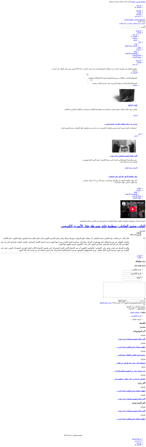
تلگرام (139, 12)
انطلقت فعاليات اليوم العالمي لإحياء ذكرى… (130, 347)
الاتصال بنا (138, 7)
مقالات (139, 47)
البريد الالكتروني (136, 316)
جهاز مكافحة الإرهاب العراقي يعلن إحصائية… (122, 176)
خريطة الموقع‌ (136, 439)
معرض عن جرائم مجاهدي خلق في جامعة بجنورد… (120, 124)
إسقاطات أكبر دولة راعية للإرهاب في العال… (130, 363)
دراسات (138, 49)
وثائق (135, 51)
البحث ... (142, 27)
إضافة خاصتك (134, 312)
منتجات (134, 38)
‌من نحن (138, 442)
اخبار (139, 42)
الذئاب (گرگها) (132, 105)
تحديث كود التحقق (105, 303)
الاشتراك (131, 309)
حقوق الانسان (136, 57)
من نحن (134, 34)
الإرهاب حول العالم (131, 46)
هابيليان (138, 32)
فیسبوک (138, 10)
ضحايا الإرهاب (136, 55)
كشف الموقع (122, 300)
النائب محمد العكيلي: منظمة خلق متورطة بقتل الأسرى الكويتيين (103, 226)
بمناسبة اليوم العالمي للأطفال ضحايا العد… (131, 355)
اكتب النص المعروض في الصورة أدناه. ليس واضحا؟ (122, 303)
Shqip (133, 2)
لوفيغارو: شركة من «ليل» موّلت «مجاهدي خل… (129, 379)
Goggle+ (138, 14)
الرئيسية (138, 31)
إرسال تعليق (141, 309)
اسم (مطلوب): (136, 269)
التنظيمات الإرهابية (131, 53)
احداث (135, 40)
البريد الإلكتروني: (135, 273)
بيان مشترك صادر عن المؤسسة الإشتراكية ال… (129, 371)
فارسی (137, 2)
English (142, 2)
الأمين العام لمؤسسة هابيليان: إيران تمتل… (123, 156)
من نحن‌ (138, 5)
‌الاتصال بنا (138, 444)
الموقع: (139, 277)
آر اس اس (137, 16)
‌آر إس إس (137, 441)
